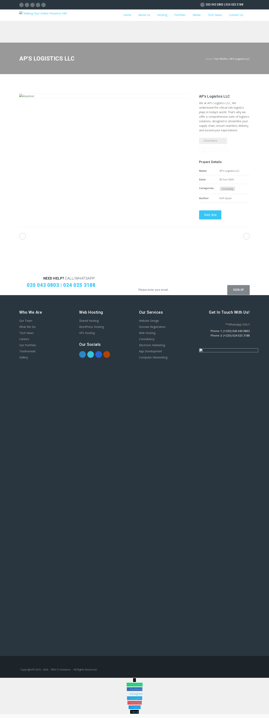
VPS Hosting (87, 333)
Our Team (25, 321)
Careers (24, 339)
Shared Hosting (89, 321)
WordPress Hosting (91, 327)
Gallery (23, 357)
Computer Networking (153, 357)
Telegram (136, 698)
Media (196, 15)
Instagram (136, 694)
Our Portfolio (27, 345)
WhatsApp (136, 684)
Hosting (162, 15)
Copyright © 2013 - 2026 (34, 669)
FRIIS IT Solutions (61, 669)
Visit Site (209, 215)
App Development (150, 351)
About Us (144, 15)
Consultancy (147, 339)
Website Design (149, 321)
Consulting (227, 188)
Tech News (215, 15)
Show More (210, 140)
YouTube (136, 703)
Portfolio (180, 15)
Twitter (136, 707)
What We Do (27, 327)
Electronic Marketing (152, 345)
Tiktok (135, 712)
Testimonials (27, 351)
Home (127, 15)
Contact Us (236, 15)
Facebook (136, 689)
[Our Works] (134, 237)
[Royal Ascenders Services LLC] (246, 236)
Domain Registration (152, 327)
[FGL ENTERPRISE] (22, 236)
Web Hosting (147, 333)
